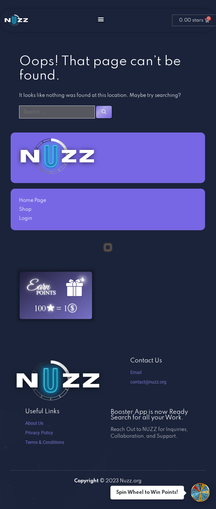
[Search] (104, 112)
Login (25, 218)
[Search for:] (57, 112)
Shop (25, 209)
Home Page (32, 200)
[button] (101, 19)
